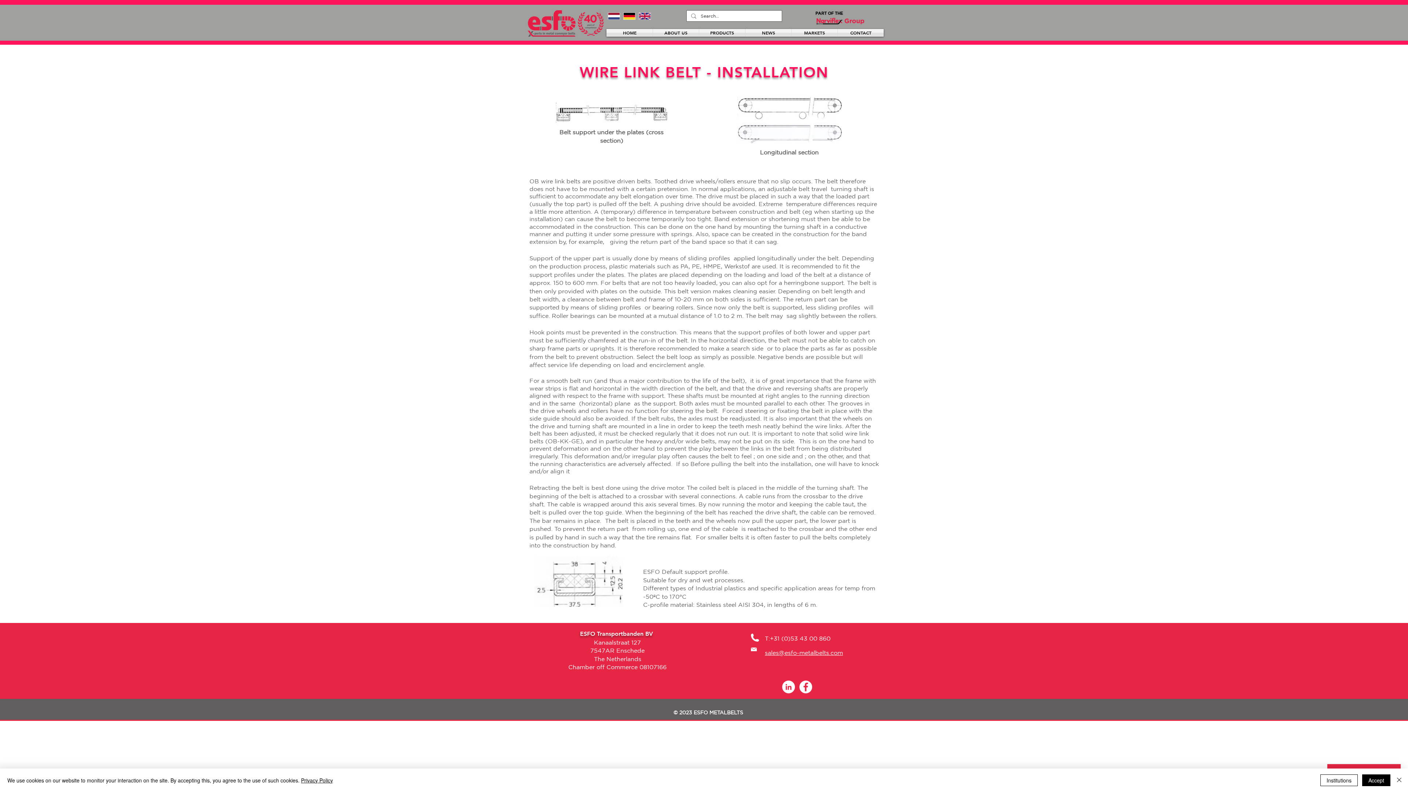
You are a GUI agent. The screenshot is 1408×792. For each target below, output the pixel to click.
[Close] (1399, 780)
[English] (644, 16)
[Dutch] (614, 16)
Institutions (1339, 780)
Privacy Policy (317, 780)
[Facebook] (805, 687)
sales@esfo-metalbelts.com (804, 652)
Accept (1376, 780)
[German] (629, 16)
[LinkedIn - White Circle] (788, 687)
